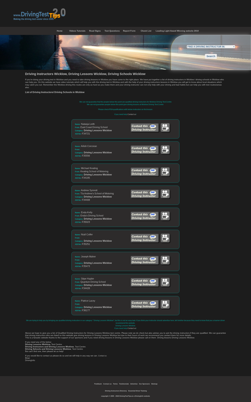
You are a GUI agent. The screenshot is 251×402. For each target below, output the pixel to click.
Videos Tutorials (77, 31)
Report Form (129, 31)
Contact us (132, 114)
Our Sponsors (144, 384)
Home (59, 31)
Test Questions (112, 31)
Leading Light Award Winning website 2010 (177, 31)
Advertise (134, 384)
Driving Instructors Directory (116, 391)
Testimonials (124, 384)
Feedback (98, 384)
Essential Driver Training (137, 391)
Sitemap (154, 384)
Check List (146, 31)
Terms (115, 384)
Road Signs (95, 31)
